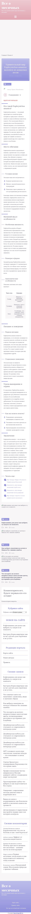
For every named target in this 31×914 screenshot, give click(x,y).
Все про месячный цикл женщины (16, 908)
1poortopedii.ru (18, 913)
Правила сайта (15, 905)
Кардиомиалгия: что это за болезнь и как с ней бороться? (15, 831)
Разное (10, 55)
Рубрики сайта (8, 612)
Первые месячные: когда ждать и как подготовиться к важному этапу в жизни (14, 857)
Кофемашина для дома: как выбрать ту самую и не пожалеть (14, 627)
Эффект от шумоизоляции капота (12, 838)
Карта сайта (8, 653)
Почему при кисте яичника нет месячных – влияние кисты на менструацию (14, 847)
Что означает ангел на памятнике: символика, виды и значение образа (15, 696)
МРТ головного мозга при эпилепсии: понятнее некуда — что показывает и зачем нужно (15, 754)
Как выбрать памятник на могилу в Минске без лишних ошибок (15, 705)
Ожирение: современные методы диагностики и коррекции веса (13, 792)
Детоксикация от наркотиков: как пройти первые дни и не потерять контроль (15, 812)
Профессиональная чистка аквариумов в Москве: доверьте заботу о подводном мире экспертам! (15, 774)
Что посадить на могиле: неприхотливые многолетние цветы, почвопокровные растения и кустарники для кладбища (15, 716)
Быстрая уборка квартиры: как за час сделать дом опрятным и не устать (15, 636)
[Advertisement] (15, 38)
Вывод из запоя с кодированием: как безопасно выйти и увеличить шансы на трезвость (15, 802)
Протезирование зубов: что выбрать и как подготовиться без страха (15, 784)
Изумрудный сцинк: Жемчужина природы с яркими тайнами (15, 867)
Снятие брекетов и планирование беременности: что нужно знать (15, 764)
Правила (6, 662)
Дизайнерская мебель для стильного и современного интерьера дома (14, 727)
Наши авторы (8, 658)
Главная (4, 55)
